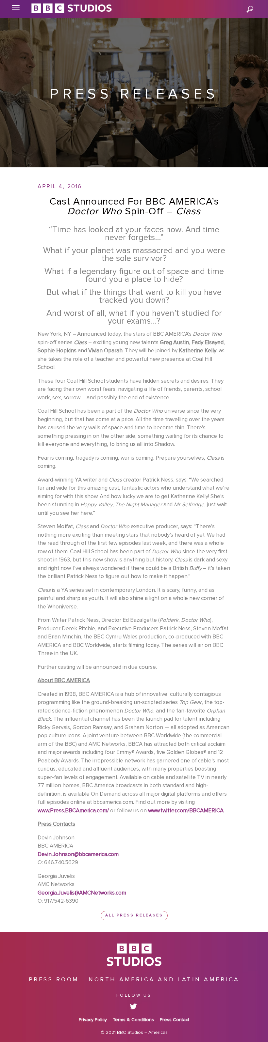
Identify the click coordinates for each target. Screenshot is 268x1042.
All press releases (134, 915)
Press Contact (174, 1020)
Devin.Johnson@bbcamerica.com (78, 854)
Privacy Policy (93, 1020)
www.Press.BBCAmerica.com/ (73, 811)
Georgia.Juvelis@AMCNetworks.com (82, 893)
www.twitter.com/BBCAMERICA (186, 811)
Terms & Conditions (133, 1020)
